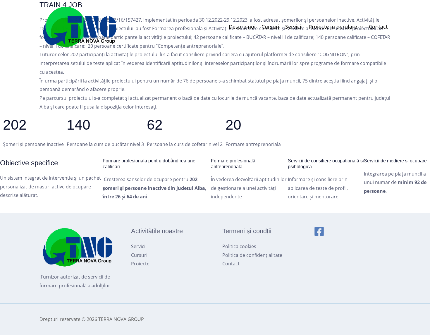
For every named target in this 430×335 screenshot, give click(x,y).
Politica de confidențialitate (252, 255)
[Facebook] (319, 231)
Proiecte (140, 263)
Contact (378, 26)
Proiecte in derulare (333, 26)
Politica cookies (239, 246)
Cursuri (270, 26)
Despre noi (242, 26)
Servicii (294, 26)
